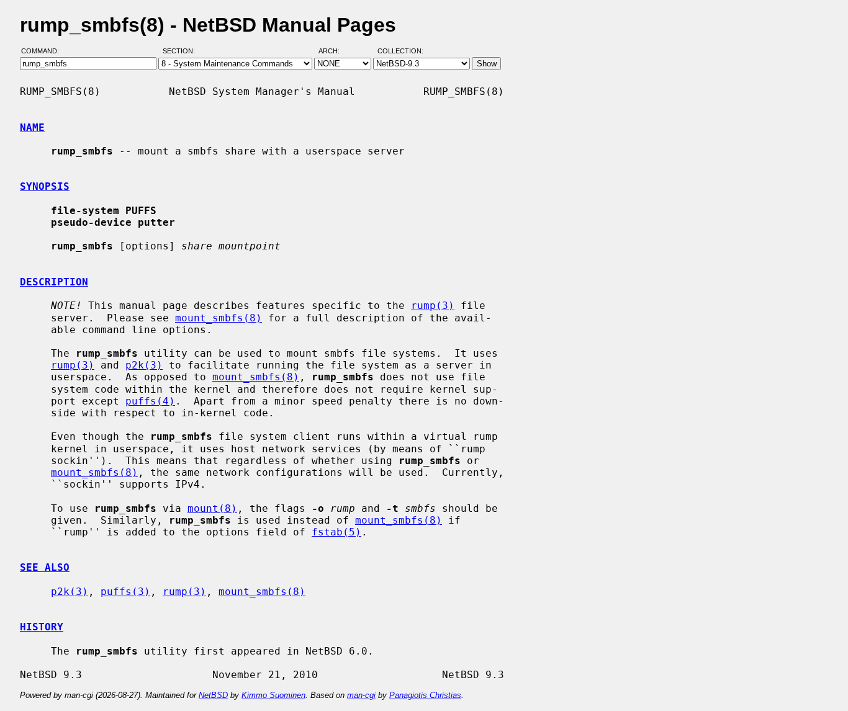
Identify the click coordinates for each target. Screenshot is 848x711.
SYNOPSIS (45, 186)
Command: (43, 51)
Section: (182, 51)
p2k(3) (144, 365)
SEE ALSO (45, 567)
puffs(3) (125, 591)
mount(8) (212, 508)
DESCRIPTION (54, 282)
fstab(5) (336, 532)
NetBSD (213, 695)
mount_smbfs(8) (218, 318)
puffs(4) (150, 401)
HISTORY (41, 627)
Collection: (400, 51)
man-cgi (361, 695)
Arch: (334, 51)
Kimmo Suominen (273, 695)
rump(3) (432, 305)
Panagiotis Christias (425, 695)
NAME (32, 127)
